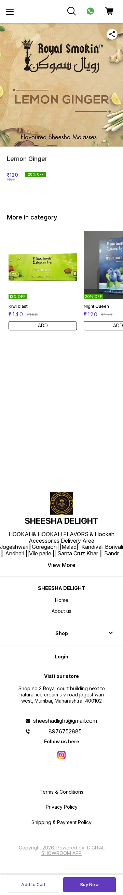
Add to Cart (33, 884)
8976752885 (65, 731)
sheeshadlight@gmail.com (65, 721)
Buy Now (89, 884)
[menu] (10, 11)
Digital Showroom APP (73, 850)
